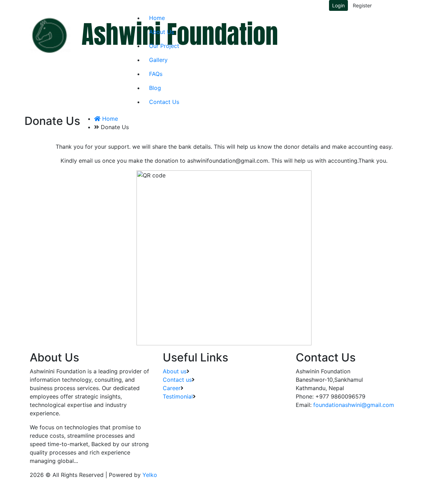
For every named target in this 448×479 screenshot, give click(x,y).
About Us (161, 31)
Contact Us (164, 101)
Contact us (177, 379)
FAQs (155, 73)
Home (157, 17)
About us (175, 371)
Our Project (164, 45)
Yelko (149, 474)
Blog (155, 87)
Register (362, 5)
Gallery (158, 59)
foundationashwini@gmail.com (353, 404)
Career (172, 388)
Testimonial (178, 396)
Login (338, 5)
